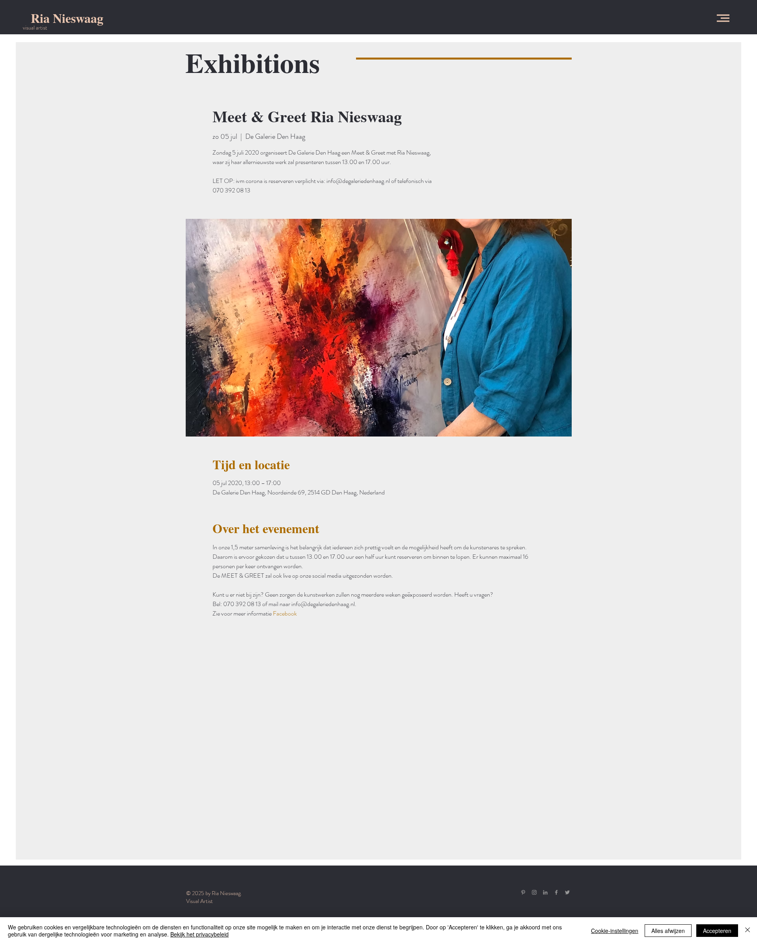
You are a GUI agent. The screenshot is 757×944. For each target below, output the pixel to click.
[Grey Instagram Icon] (534, 892)
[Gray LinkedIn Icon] (545, 892)
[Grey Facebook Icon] (556, 892)
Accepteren (717, 931)
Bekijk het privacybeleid (199, 934)
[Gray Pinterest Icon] (523, 892)
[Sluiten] (747, 930)
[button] (723, 18)
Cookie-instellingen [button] (614, 931)
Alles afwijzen (668, 931)
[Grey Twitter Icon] (567, 892)
